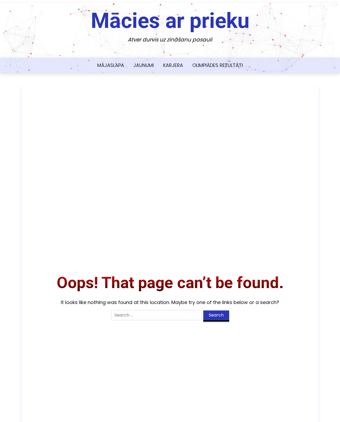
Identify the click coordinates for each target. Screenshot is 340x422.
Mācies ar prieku (170, 20)
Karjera (173, 65)
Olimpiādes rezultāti (217, 65)
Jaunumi (143, 65)
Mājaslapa (110, 65)
